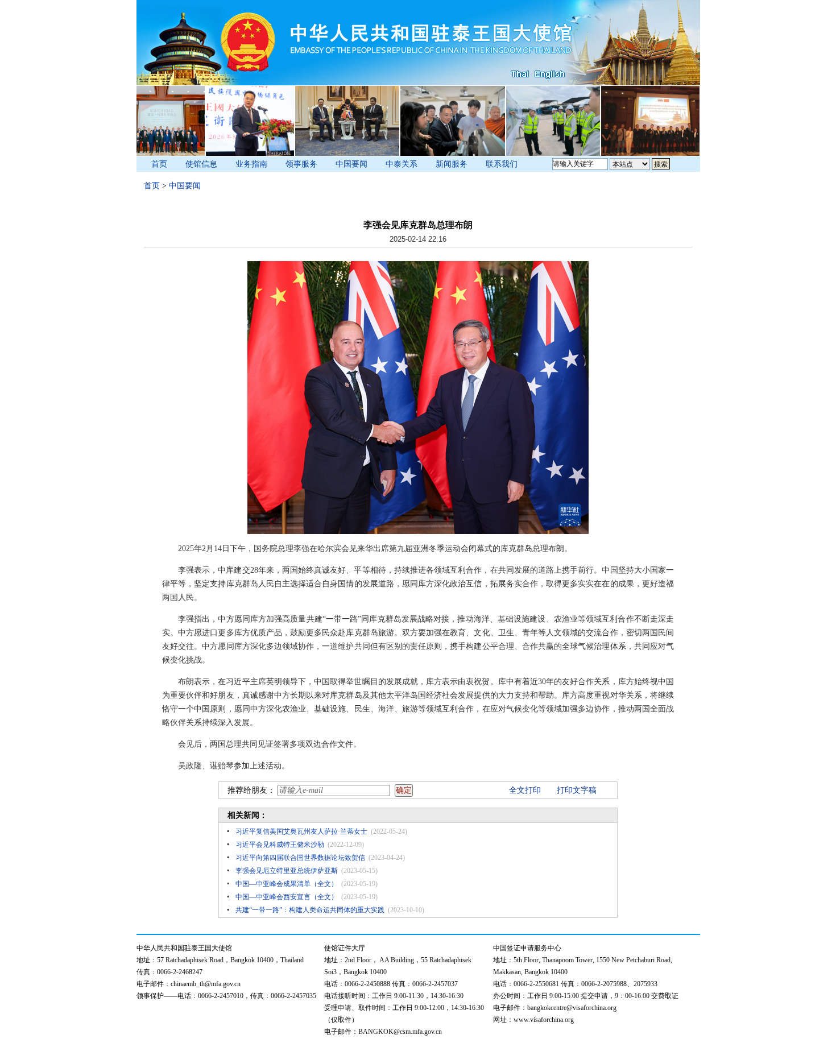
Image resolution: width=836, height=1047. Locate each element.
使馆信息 (201, 164)
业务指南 (251, 164)
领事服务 (301, 164)
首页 (159, 164)
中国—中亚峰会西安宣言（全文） (286, 897)
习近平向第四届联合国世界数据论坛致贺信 (300, 858)
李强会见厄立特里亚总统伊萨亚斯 (286, 871)
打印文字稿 (577, 790)
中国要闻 (351, 164)
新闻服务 (451, 164)
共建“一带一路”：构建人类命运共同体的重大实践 (309, 910)
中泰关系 (401, 164)
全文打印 (525, 790)
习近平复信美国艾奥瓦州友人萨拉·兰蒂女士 (301, 831)
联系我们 (502, 164)
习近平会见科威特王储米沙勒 (279, 845)
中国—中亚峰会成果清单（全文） (286, 884)
